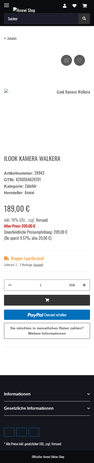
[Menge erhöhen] (84, 285)
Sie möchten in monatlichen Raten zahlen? (47, 330)
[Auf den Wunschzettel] (79, 60)
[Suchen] (84, 18)
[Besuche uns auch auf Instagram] (34, 432)
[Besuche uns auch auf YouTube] (21, 432)
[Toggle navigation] (6, 3)
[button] (64, 6)
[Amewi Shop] (24, 10)
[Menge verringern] (9, 285)
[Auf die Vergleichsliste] (66, 60)
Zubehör (31, 186)
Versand (42, 220)
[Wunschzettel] (74, 6)
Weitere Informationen (47, 333)
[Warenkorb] (84, 6)
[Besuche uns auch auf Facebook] (9, 432)
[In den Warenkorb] (47, 300)
